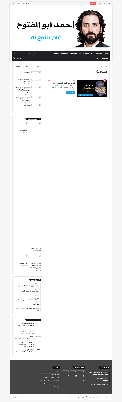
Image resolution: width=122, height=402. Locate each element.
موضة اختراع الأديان (22, 131)
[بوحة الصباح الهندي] (21, 258)
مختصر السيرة (73, 53)
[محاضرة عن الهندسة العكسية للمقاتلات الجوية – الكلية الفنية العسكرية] (36, 99)
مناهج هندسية (105, 58)
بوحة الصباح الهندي (22, 263)
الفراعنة (49, 380)
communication (55, 371)
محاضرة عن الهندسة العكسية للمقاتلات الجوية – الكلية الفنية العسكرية (23, 99)
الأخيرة (28, 66)
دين (80, 53)
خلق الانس (49, 386)
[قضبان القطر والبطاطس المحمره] (73, 377)
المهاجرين (43, 380)
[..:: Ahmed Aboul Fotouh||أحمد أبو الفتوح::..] (61, 27)
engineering (46, 371)
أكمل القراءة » (70, 92)
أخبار (98, 58)
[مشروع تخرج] (36, 107)
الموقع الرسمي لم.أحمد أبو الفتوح (77, 397)
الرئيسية (106, 53)
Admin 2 (72, 80)
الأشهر (38, 66)
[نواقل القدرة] (73, 372)
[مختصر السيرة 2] (81, 382)
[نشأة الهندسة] (81, 377)
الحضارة (47, 377)
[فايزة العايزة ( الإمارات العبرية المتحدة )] (35, 184)
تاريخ (92, 53)
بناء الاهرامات (52, 383)
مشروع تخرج (27, 105)
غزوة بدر (57, 388)
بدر (58, 383)
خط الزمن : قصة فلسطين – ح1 (64, 83)
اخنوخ (42, 374)
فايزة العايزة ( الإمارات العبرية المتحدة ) (35, 249)
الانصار (52, 377)
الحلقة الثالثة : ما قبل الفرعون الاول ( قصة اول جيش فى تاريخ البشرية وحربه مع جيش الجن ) (22, 90)
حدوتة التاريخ (86, 53)
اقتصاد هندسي (99, 53)
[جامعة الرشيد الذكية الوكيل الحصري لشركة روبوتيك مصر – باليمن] (81, 372)
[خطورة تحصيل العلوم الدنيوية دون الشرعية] (65, 377)
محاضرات (56, 53)
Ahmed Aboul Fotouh (28, 323)
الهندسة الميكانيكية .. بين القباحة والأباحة (24, 81)
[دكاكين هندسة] (65, 372)
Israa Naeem (30, 349)
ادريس (57, 377)
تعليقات (18, 66)
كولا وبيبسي (27, 72)
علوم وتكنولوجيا (64, 53)
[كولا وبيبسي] (36, 74)
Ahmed (31, 336)
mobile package (55, 374)
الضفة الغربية (56, 380)
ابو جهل (47, 374)
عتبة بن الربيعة (42, 386)
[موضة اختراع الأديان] (21, 125)
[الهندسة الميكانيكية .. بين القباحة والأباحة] (36, 82)
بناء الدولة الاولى (44, 383)
